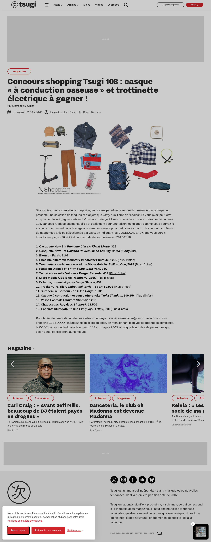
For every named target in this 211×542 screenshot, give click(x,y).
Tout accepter (18, 530)
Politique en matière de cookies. (24, 520)
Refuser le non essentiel (48, 530)
